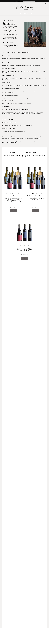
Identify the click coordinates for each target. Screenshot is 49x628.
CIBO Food (33, 11)
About (8, 11)
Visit (40, 11)
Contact (29, 13)
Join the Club (25, 11)
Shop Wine (15, 11)
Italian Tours (21, 13)
